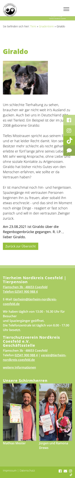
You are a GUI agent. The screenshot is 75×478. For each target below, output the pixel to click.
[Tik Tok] (69, 140)
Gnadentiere (46, 26)
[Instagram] (69, 130)
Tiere (33, 26)
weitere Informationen (19, 367)
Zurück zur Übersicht (20, 246)
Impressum (10, 470)
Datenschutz (27, 470)
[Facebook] (69, 120)
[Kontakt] (69, 150)
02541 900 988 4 (26, 292)
